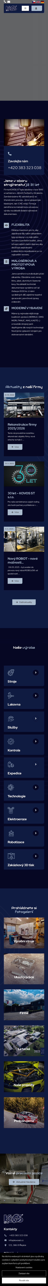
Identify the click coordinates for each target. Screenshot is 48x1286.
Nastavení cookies (24, 1267)
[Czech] (33, 2)
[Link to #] (5, 1)
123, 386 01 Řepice (17, 1245)
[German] (42, 2)
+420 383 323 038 (24, 167)
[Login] (36, 8)
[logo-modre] (11, 6)
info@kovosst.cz (16, 1240)
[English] (38, 2)
